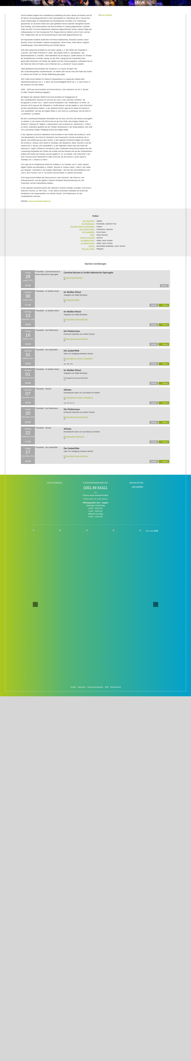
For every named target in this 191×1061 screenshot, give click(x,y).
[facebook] (44, 487)
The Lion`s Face (87, 249)
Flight (92, 235)
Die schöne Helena (86, 229)
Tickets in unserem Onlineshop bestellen (95, 495)
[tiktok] (48, 487)
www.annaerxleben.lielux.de (39, 201)
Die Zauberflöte (88, 232)
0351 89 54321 (95, 488)
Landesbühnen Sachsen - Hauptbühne (79, 358)
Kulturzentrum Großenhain (74, 437)
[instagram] (57, 487)
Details (164, 286)
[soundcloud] (65, 487)
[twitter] (53, 487)
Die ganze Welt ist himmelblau (82, 227)
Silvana (91, 246)
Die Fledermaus (88, 224)
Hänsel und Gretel (87, 238)
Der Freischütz (88, 221)
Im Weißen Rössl (87, 241)
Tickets (165, 305)
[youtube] (61, 487)
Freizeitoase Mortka (72, 300)
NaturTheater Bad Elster (74, 278)
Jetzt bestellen (137, 487)
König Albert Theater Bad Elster (76, 319)
